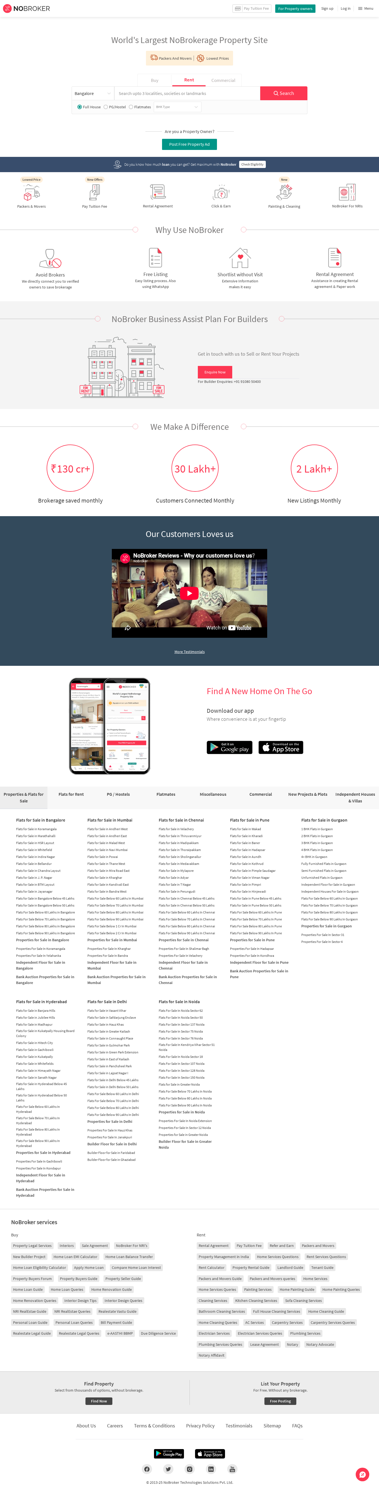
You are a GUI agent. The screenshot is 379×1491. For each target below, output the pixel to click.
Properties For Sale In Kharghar (109, 949)
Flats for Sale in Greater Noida (179, 1084)
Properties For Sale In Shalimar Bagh (184, 949)
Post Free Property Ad (189, 144)
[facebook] (147, 1469)
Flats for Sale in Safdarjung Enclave (111, 1017)
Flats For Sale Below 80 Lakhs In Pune (256, 926)
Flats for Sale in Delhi (107, 1001)
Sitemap (272, 1425)
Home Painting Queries (341, 1289)
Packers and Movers (318, 1245)
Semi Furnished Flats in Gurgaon (324, 871)
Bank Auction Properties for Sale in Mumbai (116, 979)
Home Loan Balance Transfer (129, 1256)
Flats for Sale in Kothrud (247, 864)
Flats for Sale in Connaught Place (110, 1038)
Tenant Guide (322, 1267)
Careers (115, 1425)
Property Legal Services (32, 1245)
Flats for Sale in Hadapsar (247, 850)
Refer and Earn (282, 1245)
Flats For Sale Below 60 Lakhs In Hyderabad (38, 1109)
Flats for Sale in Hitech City (34, 1043)
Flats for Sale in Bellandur (34, 864)
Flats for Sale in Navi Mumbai (107, 850)
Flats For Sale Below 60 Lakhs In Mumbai (115, 898)
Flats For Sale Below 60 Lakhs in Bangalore (45, 912)
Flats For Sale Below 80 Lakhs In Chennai (187, 926)
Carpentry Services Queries (333, 1322)
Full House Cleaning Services (276, 1311)
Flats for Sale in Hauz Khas (105, 1024)
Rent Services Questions (326, 1256)
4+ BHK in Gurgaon (314, 857)
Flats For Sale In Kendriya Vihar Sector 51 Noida (187, 1047)
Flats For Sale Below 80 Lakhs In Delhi (113, 1108)
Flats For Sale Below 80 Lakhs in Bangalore (45, 926)
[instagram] (190, 1469)
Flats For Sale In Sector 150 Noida (181, 1077)
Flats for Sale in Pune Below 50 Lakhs (255, 905)
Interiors (67, 1245)
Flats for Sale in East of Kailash (108, 1059)
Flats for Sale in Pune (249, 820)
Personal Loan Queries (74, 1322)
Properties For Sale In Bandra (107, 955)
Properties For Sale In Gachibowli (39, 1161)
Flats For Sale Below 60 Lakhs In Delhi (113, 1094)
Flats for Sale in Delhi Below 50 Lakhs (112, 1087)
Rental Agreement (214, 1245)
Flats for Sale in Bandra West (107, 891)
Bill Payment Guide (116, 1322)
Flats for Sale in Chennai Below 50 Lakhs (186, 905)
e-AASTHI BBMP (120, 1333)
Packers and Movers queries (272, 1278)
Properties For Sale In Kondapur (38, 1168)
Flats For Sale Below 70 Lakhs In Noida (185, 1091)
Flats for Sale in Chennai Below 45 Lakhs (186, 898)
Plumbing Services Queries (220, 1344)
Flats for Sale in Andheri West (107, 829)
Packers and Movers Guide (220, 1278)
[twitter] (168, 1469)
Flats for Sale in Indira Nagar (35, 857)
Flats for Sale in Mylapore (176, 871)
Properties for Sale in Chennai (184, 939)
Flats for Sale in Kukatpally (34, 1057)
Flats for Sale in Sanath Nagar (36, 1077)
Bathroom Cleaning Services (222, 1311)
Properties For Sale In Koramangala (40, 949)
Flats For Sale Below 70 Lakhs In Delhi (113, 1101)
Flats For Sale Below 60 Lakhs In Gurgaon (329, 898)
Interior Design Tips (80, 1300)
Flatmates (142, 106)
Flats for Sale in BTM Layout (35, 884)
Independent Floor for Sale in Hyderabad (40, 1178)
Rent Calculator (211, 1267)
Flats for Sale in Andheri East (107, 836)
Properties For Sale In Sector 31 (322, 935)
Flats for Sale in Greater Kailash (108, 1031)
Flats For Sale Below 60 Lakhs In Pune (256, 912)
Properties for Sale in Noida (182, 1112)
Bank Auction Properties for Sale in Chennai (188, 979)
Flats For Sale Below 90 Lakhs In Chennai (187, 933)
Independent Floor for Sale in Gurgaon (328, 884)
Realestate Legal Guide (32, 1333)
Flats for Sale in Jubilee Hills (35, 1017)
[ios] (210, 1454)
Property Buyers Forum (32, 1278)
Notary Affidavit (211, 1355)
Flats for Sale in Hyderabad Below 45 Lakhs (41, 1086)
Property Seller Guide (123, 1278)
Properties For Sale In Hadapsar (252, 949)
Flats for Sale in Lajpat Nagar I (107, 1073)
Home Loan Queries (67, 1289)
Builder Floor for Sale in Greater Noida (185, 1144)
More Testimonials (190, 651)
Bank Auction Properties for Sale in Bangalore (45, 979)
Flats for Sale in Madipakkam (179, 843)
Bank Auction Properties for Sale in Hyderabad (45, 1192)
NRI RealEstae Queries (72, 1311)
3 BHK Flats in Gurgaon (317, 843)
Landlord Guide (290, 1267)
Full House (92, 106)
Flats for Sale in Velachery (176, 829)
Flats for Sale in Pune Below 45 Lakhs (255, 898)
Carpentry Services (287, 1322)
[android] (169, 1454)
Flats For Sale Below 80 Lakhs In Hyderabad (38, 1131)
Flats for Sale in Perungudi (177, 891)
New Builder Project (29, 1256)
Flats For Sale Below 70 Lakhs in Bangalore (45, 919)
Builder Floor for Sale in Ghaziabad (111, 1160)
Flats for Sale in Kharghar (104, 877)
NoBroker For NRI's (131, 1245)
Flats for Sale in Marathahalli (35, 836)
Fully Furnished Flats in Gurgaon (324, 864)
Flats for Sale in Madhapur (34, 1024)
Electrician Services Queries (260, 1333)
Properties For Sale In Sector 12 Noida (185, 1128)
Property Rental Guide (251, 1267)
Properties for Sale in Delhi (109, 1121)
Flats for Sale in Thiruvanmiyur (180, 836)
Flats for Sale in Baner (245, 843)
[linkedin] (211, 1469)
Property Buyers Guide (78, 1278)
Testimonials (239, 1425)
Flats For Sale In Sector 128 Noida (181, 1070)
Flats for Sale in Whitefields (35, 1063)
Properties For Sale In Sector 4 (322, 942)
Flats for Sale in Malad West (106, 843)
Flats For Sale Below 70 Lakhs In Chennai (187, 919)
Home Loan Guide (28, 1289)
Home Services (315, 1278)
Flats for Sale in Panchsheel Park (109, 1066)
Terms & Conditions (154, 1425)
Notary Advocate (320, 1344)
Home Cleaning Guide (326, 1311)
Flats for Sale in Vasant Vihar (106, 1010)
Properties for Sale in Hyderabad (43, 1152)
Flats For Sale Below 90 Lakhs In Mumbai (115, 919)
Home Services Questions (278, 1256)
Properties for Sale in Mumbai (112, 939)
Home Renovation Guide (111, 1289)
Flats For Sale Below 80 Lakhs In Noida (185, 1098)
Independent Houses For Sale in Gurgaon (330, 891)
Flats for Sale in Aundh (245, 857)
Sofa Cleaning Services (303, 1300)
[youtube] (232, 1469)
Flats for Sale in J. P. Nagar (34, 877)
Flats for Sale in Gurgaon (324, 820)
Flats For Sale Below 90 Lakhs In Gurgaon (329, 919)
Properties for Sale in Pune (252, 939)
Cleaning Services (213, 1300)
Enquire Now (215, 372)
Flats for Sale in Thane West (106, 864)
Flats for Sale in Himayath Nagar (38, 1070)
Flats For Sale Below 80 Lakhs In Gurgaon (329, 912)
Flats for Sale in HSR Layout (35, 843)
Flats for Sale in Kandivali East (108, 884)
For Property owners (295, 8)
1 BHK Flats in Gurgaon (317, 829)
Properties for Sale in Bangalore (42, 939)
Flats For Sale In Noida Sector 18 (181, 1057)
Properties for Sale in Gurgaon (326, 925)
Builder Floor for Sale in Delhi (112, 1143)
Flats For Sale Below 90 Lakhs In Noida (185, 1105)
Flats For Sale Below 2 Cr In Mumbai (112, 933)
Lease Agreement (264, 1344)
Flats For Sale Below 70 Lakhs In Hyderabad (38, 1120)
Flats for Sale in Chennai (181, 820)
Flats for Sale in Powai (102, 857)
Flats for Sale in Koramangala (36, 829)
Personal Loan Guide (30, 1322)
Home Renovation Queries (34, 1300)
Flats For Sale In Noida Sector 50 (181, 1017)
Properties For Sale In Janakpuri (109, 1137)
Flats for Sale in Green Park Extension (112, 1052)
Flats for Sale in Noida (179, 1001)
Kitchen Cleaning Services (256, 1300)
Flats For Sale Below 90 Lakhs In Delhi (113, 1115)
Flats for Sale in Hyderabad (41, 1001)
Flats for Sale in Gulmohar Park (108, 1045)
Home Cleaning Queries (218, 1322)
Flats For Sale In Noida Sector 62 (181, 1010)
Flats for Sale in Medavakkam (179, 864)
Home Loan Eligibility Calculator (39, 1267)
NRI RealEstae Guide (29, 1311)
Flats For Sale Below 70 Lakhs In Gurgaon (329, 905)
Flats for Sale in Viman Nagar (249, 877)
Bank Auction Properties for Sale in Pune (259, 973)
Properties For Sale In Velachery (181, 955)
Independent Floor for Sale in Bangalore (40, 965)
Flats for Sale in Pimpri (245, 884)
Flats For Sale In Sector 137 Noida (181, 1024)
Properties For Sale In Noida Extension (185, 1121)
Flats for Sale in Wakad (245, 829)
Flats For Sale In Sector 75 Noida (181, 1031)
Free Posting (280, 1401)
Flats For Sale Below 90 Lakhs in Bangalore (45, 933)
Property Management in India (224, 1256)
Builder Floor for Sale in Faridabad (111, 1153)
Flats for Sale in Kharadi (246, 836)
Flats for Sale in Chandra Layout (38, 871)
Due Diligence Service (158, 1333)
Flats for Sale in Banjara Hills (35, 1010)
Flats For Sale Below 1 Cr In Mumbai (112, 926)
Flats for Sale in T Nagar (175, 884)
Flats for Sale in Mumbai (109, 820)
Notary (292, 1344)
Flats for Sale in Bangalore (40, 820)
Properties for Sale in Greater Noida (183, 1135)
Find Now (99, 1401)
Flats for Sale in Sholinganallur (180, 857)
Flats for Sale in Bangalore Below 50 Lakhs (45, 905)
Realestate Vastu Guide (117, 1311)
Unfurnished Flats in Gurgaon (322, 877)
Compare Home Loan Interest (136, 1267)
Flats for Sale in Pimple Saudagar (253, 871)
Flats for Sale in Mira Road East (108, 871)
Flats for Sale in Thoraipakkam (180, 850)
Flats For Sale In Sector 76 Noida (181, 1038)
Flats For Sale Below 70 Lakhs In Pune (256, 919)
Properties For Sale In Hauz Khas (109, 1130)
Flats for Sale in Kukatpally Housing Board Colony (45, 1033)
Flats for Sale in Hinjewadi (248, 891)
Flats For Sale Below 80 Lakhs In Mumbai (115, 912)
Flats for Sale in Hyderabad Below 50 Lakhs (41, 1097)
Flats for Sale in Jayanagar (34, 891)
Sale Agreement (95, 1245)
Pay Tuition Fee (249, 1245)
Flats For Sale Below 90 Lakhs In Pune (256, 933)
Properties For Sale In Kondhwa (252, 955)
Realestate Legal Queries (79, 1333)
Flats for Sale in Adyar (174, 877)
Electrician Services (214, 1333)
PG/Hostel (117, 106)
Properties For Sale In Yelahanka (38, 955)
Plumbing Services (305, 1333)
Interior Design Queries (123, 1300)
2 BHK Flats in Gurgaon (317, 836)
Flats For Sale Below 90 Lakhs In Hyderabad (38, 1143)
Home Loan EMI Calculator (75, 1256)
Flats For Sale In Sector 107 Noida (181, 1063)
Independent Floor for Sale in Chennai (183, 965)
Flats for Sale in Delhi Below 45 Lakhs (112, 1080)
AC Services (254, 1322)
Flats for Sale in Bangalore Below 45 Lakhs (45, 898)
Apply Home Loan (89, 1267)
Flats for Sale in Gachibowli (35, 1050)
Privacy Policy (200, 1425)
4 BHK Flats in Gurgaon (317, 850)
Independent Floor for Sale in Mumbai (112, 965)
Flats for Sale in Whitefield (34, 850)
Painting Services (258, 1289)
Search (287, 93)
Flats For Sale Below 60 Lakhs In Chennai (187, 912)
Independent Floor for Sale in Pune (259, 962)
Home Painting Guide (297, 1289)
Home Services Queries (217, 1289)
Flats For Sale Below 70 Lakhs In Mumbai (115, 905)
